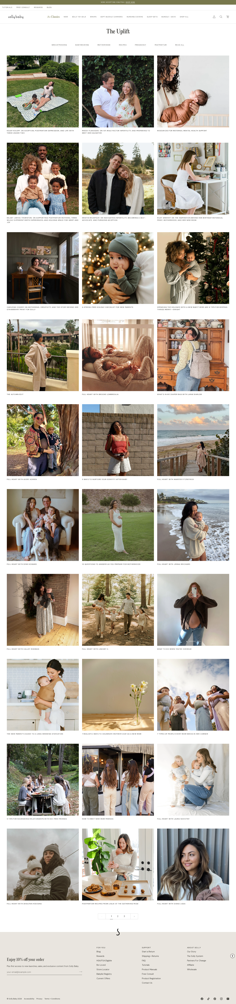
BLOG (49, 7)
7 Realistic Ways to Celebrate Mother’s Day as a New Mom (111, 734)
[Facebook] (202, 999)
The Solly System (195, 956)
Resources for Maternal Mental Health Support (182, 131)
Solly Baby (13, 999)
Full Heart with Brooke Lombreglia (100, 394)
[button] (53, 16)
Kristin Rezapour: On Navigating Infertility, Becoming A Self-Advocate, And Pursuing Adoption (114, 219)
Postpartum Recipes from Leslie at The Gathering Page (110, 904)
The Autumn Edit (15, 394)
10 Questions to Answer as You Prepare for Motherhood (111, 564)
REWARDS (38, 7)
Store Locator (103, 969)
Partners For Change (196, 960)
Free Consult (148, 974)
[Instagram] (221, 999)
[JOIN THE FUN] (80, 971)
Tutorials (146, 965)
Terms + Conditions (52, 999)
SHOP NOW (130, 2)
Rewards (100, 956)
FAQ (144, 960)
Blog (99, 951)
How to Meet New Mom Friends (97, 819)
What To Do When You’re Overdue (174, 649)
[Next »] (134, 916)
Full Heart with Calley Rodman (23, 649)
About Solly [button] (194, 948)
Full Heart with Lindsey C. (95, 649)
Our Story (191, 951)
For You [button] (101, 948)
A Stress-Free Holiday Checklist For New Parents (107, 307)
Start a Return (148, 951)
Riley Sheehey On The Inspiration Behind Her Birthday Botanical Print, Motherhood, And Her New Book (190, 219)
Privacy (39, 999)
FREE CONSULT (23, 7)
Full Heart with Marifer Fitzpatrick (175, 479)
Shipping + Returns (150, 956)
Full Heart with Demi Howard (22, 564)
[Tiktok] (208, 999)
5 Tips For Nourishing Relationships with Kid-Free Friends (37, 819)
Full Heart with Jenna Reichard (173, 564)
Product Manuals (149, 969)
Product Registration (151, 978)
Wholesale (192, 969)
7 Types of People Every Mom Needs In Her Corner (182, 734)
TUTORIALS (7, 7)
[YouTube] (228, 999)
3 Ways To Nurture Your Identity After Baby (104, 479)
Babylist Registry (104, 974)
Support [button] (146, 948)
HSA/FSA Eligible (104, 960)
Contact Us (147, 983)
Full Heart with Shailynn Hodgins (24, 904)
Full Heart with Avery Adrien (22, 479)
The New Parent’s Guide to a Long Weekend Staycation (35, 734)
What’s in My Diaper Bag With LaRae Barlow (179, 394)
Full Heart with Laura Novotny (173, 819)
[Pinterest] (215, 999)
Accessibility (29, 999)
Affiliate (190, 965)
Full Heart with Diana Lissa (171, 904)
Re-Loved (101, 965)
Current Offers (103, 978)
